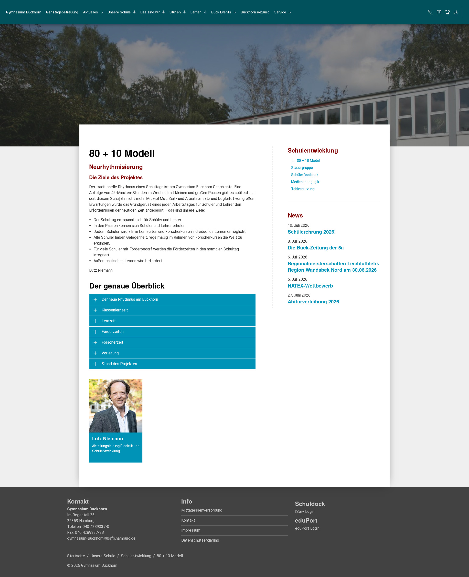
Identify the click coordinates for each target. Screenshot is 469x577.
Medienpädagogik (305, 182)
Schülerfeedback (304, 175)
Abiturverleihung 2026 (313, 301)
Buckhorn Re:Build (255, 12)
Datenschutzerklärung (200, 540)
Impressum (190, 530)
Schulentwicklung (313, 150)
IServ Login (304, 511)
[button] (172, 299)
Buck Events (221, 12)
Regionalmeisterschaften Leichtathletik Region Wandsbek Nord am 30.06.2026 (333, 266)
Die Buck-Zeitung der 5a (316, 247)
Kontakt (188, 520)
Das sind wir (150, 12)
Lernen (196, 12)
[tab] (172, 299)
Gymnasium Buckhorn (23, 12)
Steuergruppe (302, 167)
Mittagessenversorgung (201, 510)
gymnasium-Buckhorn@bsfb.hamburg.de (101, 538)
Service (280, 12)
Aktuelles (90, 12)
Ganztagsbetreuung (62, 12)
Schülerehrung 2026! (312, 231)
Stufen (175, 12)
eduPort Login (307, 528)
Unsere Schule (119, 12)
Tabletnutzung (303, 189)
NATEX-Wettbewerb (310, 285)
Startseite (76, 556)
